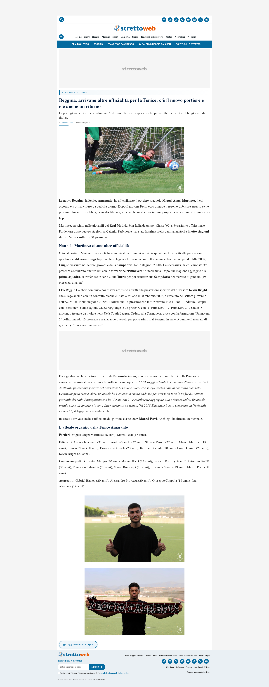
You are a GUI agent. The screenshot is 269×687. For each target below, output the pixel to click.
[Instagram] (170, 19)
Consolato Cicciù (67, 122)
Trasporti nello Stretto (152, 36)
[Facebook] (164, 19)
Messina (106, 36)
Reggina (98, 44)
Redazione (180, 667)
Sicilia (135, 36)
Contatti (189, 667)
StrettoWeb (68, 92)
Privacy (207, 667)
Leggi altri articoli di (80, 644)
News (87, 36)
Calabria (125, 36)
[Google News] (194, 19)
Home (79, 36)
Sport (115, 36)
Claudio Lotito (80, 44)
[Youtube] (188, 19)
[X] (176, 19)
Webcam (191, 36)
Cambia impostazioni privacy (198, 672)
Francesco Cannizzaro (121, 44)
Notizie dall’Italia (191, 655)
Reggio (95, 36)
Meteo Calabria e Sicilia (168, 655)
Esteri (201, 655)
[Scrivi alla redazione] (206, 19)
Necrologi (180, 36)
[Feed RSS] (200, 19)
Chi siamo (170, 667)
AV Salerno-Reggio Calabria (155, 44)
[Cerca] (61, 19)
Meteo (169, 36)
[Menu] (61, 36)
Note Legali (198, 667)
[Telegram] (182, 19)
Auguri (207, 655)
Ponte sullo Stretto (188, 44)
